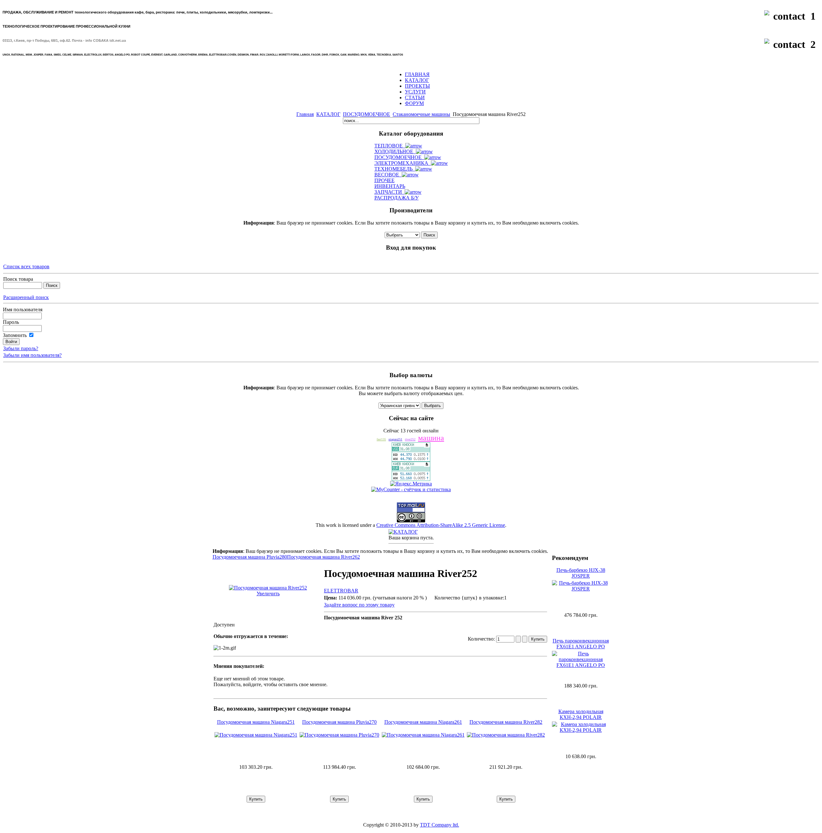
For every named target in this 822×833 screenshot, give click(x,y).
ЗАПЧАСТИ (389, 192)
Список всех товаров (26, 266)
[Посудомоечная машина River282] (506, 735)
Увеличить (268, 593)
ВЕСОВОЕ (388, 174)
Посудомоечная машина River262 (323, 557)
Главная (305, 114)
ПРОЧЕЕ (384, 180)
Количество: (482, 639)
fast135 (381, 439)
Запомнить (15, 335)
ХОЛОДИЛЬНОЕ (395, 151)
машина (431, 438)
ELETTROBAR (341, 590)
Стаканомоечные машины (421, 114)
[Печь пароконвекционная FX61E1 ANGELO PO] (581, 665)
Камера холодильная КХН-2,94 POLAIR (580, 714)
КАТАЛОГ (328, 114)
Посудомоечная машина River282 (505, 722)
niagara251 (395, 439)
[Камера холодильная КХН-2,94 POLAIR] (581, 730)
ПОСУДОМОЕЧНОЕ (366, 114)
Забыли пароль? (20, 348)
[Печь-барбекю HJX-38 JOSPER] (581, 588)
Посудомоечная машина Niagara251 (256, 722)
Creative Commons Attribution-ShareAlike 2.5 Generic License (440, 525)
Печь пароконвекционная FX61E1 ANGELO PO (581, 643)
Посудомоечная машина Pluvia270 (339, 722)
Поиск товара (18, 279)
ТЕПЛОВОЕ (389, 145)
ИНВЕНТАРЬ (389, 186)
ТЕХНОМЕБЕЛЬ (394, 169)
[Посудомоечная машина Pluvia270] (339, 735)
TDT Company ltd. (439, 825)
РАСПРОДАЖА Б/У (396, 197)
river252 (410, 439)
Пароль (11, 322)
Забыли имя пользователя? (32, 355)
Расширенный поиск (26, 297)
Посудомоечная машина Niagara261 (423, 722)
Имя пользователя (22, 309)
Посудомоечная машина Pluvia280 (250, 557)
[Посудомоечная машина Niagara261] (423, 735)
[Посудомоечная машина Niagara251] (255, 735)
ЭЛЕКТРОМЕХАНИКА (402, 163)
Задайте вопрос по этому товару (359, 604)
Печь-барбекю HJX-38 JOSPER (580, 573)
